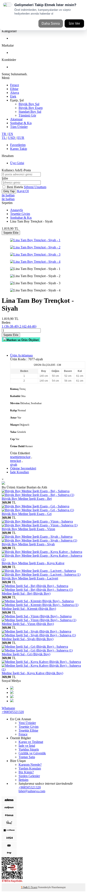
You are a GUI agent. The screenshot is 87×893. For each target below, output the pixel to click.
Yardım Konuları (30, 768)
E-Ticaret (32, 887)
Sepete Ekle (10, 232)
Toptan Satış (27, 757)
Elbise (14, 89)
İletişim (23, 780)
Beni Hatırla (15, 187)
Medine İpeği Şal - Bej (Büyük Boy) (26, 593)
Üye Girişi (17, 163)
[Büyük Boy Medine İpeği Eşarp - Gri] (38, 508)
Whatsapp (8, 708)
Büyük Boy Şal (29, 104)
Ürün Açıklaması (21, 355)
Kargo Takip (18, 148)
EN (10, 134)
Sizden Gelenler (29, 776)
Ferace (14, 85)
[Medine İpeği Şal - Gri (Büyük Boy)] (37, 648)
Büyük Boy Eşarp (31, 108)
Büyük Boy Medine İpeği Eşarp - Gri (27, 514)
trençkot (15, 461)
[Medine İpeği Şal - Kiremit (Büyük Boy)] (40, 603)
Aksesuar (16, 119)
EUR (20, 137)
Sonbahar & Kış (21, 123)
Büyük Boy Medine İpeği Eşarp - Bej (27, 498)
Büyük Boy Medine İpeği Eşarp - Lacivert (30, 578)
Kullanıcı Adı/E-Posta (16, 170)
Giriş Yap (9, 191)
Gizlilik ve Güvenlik (32, 753)
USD (12, 137)
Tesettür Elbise (28, 730)
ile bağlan (8, 195)
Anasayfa (16, 210)
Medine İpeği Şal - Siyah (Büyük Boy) (27, 639)
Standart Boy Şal (30, 111)
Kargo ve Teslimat (31, 742)
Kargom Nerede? (30, 764)
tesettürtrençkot (20, 457)
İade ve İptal (27, 745)
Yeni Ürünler (27, 723)
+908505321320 (13, 712)
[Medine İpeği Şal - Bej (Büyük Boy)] (37, 587)
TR (4, 134)
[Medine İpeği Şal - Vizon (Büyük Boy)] (39, 618)
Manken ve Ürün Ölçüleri (23, 340)
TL (4, 137)
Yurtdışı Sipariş (29, 749)
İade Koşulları (19, 472)
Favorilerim (18, 145)
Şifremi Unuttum (35, 187)
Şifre (5, 178)
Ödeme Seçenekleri (23, 468)
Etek (13, 96)
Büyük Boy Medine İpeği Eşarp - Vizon (28, 529)
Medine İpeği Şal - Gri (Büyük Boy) (26, 654)
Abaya (14, 92)
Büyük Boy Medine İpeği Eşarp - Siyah (28, 544)
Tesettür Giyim (20, 214)
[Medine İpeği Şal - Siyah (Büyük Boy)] (39, 633)
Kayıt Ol (23, 191)
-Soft (24, 887)
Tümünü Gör (27, 115)
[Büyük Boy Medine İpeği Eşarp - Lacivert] (41, 572)
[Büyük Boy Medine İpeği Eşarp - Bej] (38, 493)
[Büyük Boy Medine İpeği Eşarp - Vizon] (39, 523)
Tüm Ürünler (19, 127)
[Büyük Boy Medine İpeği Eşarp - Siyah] (39, 538)
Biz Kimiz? (26, 772)
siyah (13, 464)
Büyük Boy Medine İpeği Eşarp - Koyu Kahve (33, 563)
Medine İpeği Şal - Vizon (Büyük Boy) (28, 624)
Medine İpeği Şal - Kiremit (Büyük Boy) (29, 608)
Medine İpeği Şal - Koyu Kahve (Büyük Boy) (32, 673)
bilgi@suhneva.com (32, 791)
